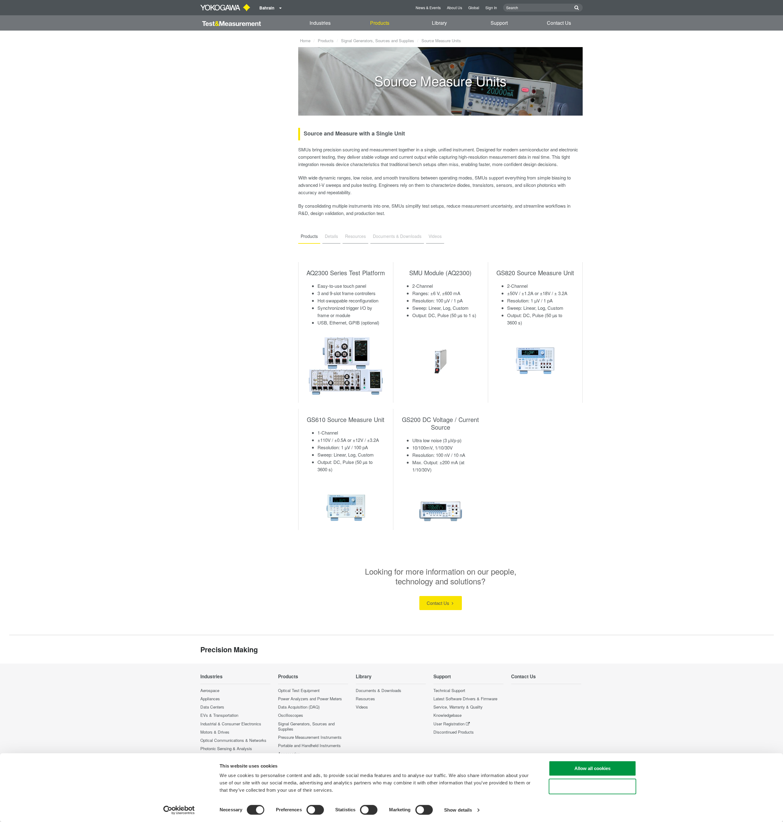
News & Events (428, 7)
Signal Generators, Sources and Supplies (377, 40)
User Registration (449, 724)
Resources (365, 699)
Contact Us (559, 22)
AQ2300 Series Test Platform (345, 272)
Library (439, 22)
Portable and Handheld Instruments (309, 745)
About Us (454, 7)
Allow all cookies (592, 768)
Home (305, 40)
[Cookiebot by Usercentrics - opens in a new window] (179, 810)
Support (499, 22)
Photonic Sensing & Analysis (226, 748)
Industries (320, 22)
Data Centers (212, 707)
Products (379, 22)
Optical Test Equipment (299, 690)
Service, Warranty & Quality (458, 707)
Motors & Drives (214, 732)
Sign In (491, 7)
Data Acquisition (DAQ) (299, 707)
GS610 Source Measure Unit (345, 419)
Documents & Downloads (378, 690)
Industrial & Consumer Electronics (230, 724)
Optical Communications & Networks (233, 740)
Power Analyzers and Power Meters (310, 699)
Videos (362, 707)
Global (473, 7)
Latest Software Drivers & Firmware (465, 699)
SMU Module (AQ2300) (440, 272)
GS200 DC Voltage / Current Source (440, 423)
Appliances (210, 699)
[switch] (315, 810)
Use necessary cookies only (592, 786)
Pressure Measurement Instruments (310, 737)
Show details (458, 810)
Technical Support (449, 690)
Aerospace (209, 690)
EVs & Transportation (219, 715)
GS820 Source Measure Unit (535, 272)
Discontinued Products (453, 732)
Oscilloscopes (290, 715)
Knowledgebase (447, 715)
